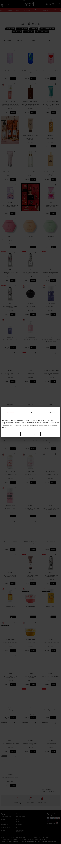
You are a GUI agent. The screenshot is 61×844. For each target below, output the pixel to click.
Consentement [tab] (10, 412)
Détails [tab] (30, 412)
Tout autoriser (50, 434)
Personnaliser (29, 434)
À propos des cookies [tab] (50, 412)
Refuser (11, 434)
